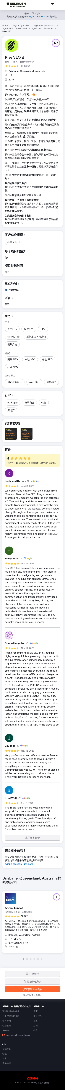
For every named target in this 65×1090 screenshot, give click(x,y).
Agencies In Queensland (14, 28)
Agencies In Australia (44, 25)
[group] (32, 918)
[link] (52, 5)
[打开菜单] (59, 5)
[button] (56, 43)
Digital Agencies (21, 25)
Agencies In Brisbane (42, 28)
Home (5, 25)
